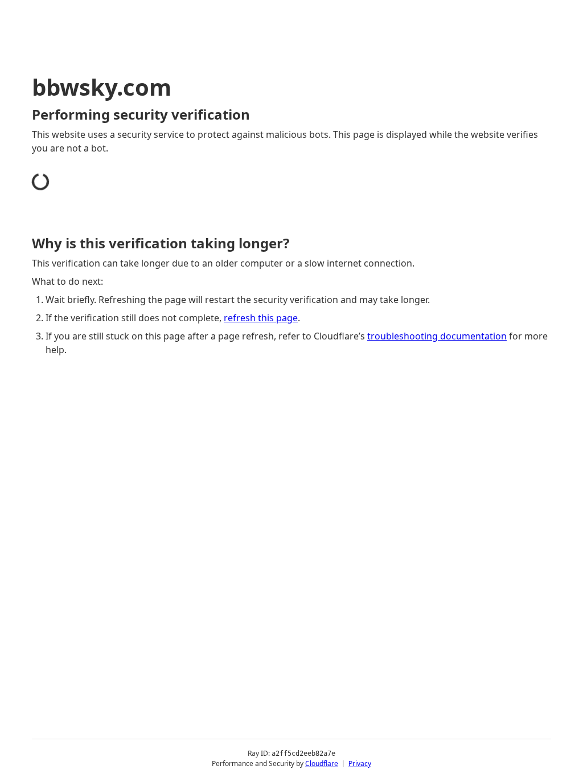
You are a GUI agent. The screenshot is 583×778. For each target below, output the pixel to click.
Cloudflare (321, 763)
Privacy (359, 763)
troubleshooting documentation (437, 336)
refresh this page (261, 318)
